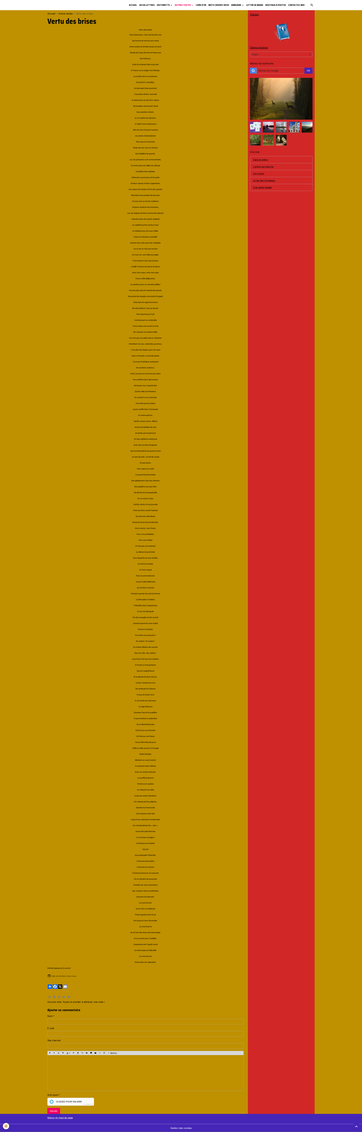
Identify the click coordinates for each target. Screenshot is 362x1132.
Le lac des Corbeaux (264, 180)
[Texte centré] (78, 1053)
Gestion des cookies (181, 1128)
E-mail (50, 1028)
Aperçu (113, 1053)
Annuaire (236, 5)
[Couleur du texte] (68, 1053)
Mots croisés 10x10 (218, 5)
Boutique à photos (275, 5)
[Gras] (50, 1053)
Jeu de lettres (147, 5)
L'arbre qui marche (263, 166)
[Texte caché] (86, 1053)
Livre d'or (201, 5)
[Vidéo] (95, 1053)
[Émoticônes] (104, 1053)
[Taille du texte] (63, 1053)
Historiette (163, 5)
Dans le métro (260, 159)
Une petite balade (262, 187)
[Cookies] (6, 1126)
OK (308, 70)
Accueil (133, 5)
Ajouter (54, 1110)
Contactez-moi (296, 5)
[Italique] (54, 1053)
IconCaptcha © (88, 1104)
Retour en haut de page (60, 1117)
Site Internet (54, 1040)
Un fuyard (258, 173)
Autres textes (183, 5)
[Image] (91, 1053)
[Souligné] (58, 1053)
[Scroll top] (356, 1126)
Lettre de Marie (254, 5)
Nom (50, 1016)
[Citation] (73, 1053)
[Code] (100, 1053)
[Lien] (82, 1053)
